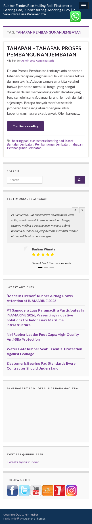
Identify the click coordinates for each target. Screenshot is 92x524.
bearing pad (20, 141)
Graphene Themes (34, 518)
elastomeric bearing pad (47, 141)
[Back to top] (82, 514)
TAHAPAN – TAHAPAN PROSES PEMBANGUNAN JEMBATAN (44, 51)
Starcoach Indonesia (60, 263)
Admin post (28, 60)
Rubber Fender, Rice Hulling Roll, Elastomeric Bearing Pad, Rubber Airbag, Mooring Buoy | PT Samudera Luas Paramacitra (40, 9)
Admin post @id (45, 60)
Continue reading (25, 126)
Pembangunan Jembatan (52, 144)
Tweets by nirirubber (23, 462)
